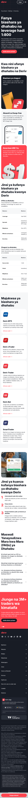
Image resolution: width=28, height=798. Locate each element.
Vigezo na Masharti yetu (16, 765)
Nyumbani (4, 11)
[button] (25, 2)
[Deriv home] (3, 2)
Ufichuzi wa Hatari (5, 767)
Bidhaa (10, 11)
